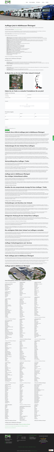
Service (43, 2)
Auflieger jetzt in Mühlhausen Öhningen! (24, 424)
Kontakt (47, 2)
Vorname (6, 113)
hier (15, 128)
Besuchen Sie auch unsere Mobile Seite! (10, 427)
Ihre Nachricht (6, 119)
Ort (5, 116)
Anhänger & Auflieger (33, 438)
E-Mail (36, 116)
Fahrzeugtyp (6, 94)
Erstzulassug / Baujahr (8, 97)
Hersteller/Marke (29, 94)
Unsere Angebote (32, 2)
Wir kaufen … (38, 2)
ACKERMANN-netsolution (33, 450)
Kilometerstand (29, 97)
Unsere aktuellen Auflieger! (18, 29)
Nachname (21, 113)
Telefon (21, 116)
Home (27, 2)
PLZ (35, 113)
